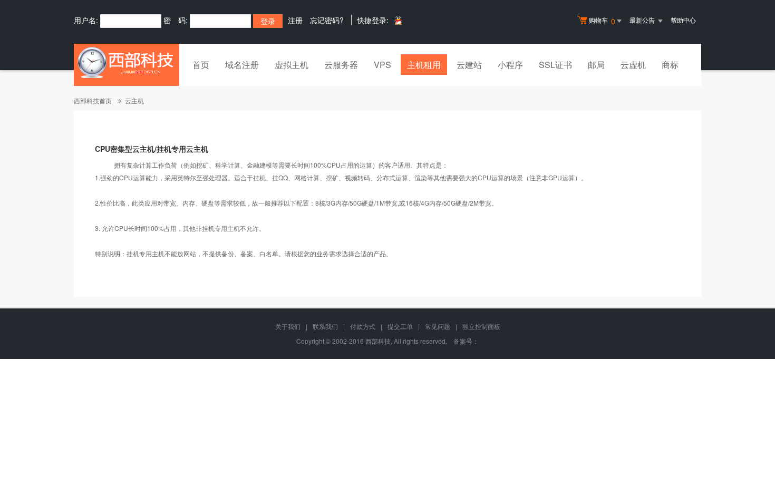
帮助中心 (683, 19)
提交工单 (400, 326)
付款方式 (362, 326)
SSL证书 (555, 65)
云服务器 (341, 65)
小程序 (510, 65)
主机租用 (424, 65)
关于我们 (288, 326)
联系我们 (325, 326)
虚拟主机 (291, 65)
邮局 (596, 65)
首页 (200, 65)
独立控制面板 (481, 326)
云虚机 (633, 65)
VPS (382, 65)
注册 (295, 20)
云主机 (134, 100)
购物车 (602, 20)
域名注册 (242, 65)
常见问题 (437, 326)
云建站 (469, 65)
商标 (670, 65)
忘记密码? (327, 20)
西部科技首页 (93, 100)
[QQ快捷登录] (398, 20)
